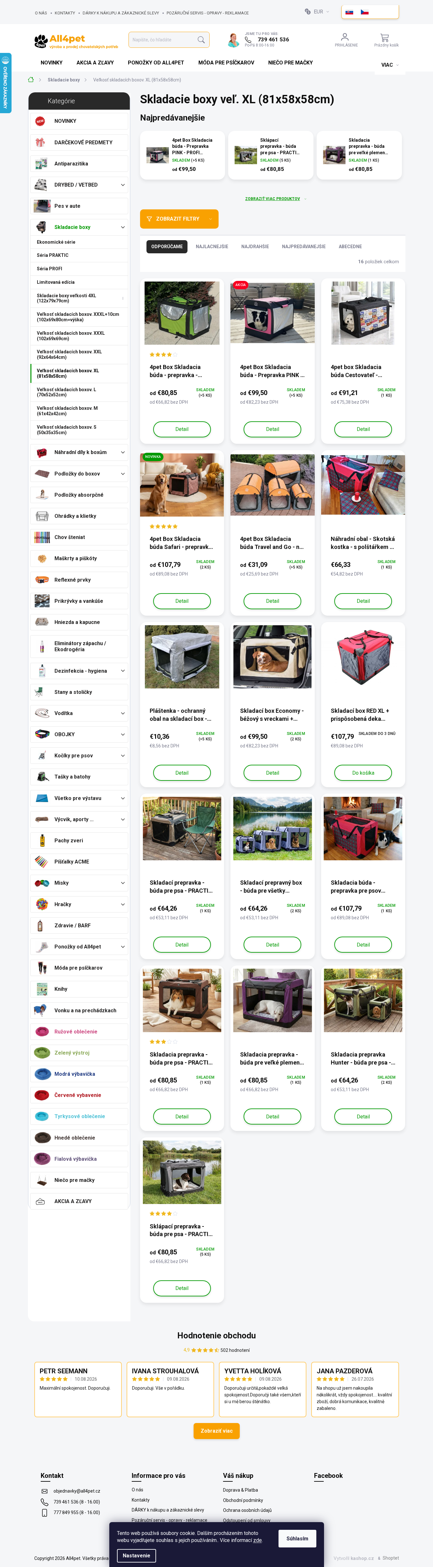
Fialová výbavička (75, 1159)
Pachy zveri (68, 841)
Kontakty (65, 13)
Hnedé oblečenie (74, 1138)
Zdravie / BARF (72, 926)
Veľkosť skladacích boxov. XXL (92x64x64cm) (69, 354)
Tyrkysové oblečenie (79, 1116)
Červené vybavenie (77, 1095)
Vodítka (63, 713)
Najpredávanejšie (304, 246)
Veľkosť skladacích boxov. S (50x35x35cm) (66, 430)
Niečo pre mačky (74, 1180)
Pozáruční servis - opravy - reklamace (208, 13)
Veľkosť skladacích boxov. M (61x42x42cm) (67, 411)
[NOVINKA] (182, 488)
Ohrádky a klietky (75, 516)
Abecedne (350, 246)
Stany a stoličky (73, 692)
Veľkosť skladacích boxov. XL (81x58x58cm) (68, 373)
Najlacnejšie (212, 246)
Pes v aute (67, 206)
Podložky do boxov (77, 474)
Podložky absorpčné (79, 495)
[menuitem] (52, 63)
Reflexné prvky (72, 580)
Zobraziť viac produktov (272, 199)
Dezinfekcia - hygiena (80, 671)
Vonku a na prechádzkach (85, 1010)
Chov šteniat (69, 537)
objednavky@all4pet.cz (77, 1491)
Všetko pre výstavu (77, 798)
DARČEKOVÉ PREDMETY (83, 142)
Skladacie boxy (72, 227)
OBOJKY (64, 734)
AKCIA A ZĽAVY (73, 1201)
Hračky (62, 904)
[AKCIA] (272, 316)
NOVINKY (65, 121)
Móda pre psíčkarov (78, 968)
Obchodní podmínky (243, 1500)
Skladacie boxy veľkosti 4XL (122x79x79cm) (66, 298)
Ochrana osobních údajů (247, 1510)
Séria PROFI (49, 268)
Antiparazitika (71, 164)
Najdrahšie (255, 246)
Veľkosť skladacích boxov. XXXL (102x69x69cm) (71, 336)
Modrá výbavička (74, 1074)
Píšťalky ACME (71, 862)
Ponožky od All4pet (77, 947)
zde (257, 1540)
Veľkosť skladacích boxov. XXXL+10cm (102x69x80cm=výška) (78, 317)
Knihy (60, 989)
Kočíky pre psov (73, 756)
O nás (41, 13)
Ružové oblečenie (75, 1032)
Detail (181, 429)
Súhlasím (297, 1539)
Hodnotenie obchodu (216, 1335)
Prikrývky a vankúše (78, 601)
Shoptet (391, 1558)
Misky (61, 883)
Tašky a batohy (72, 777)
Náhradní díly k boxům (80, 452)
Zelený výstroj (71, 1053)
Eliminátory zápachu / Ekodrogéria (80, 646)
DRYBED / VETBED (76, 185)
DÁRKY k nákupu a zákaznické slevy (121, 13)
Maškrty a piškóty (75, 558)
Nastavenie (136, 1556)
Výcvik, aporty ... (74, 819)
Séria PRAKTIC (53, 255)
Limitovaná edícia (56, 282)
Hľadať (201, 40)
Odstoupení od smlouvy (247, 1520)
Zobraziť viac (217, 1431)
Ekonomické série (56, 242)
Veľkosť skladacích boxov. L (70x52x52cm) (66, 392)
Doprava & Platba (240, 1490)
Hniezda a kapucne (77, 622)
